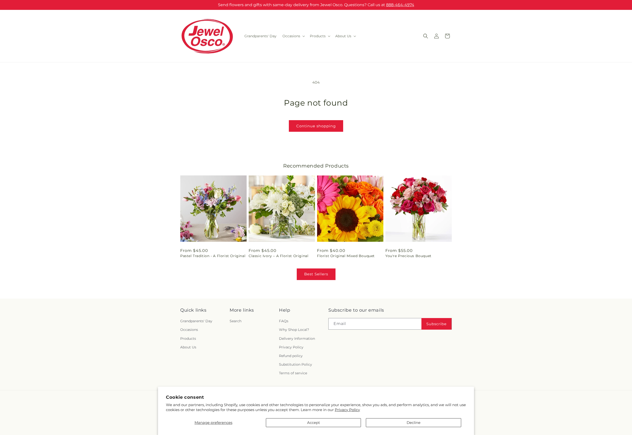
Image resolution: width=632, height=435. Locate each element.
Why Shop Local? (294, 330)
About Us (188, 347)
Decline (413, 422)
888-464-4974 (400, 4)
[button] (293, 36)
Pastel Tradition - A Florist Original (212, 256)
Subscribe (436, 324)
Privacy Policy (347, 409)
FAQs (283, 321)
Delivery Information (297, 338)
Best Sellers (316, 274)
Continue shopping (316, 126)
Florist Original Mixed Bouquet (346, 256)
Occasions (189, 330)
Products (188, 338)
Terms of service (293, 373)
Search (235, 321)
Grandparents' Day (196, 321)
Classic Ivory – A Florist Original (278, 256)
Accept (313, 422)
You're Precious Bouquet (408, 256)
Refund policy (291, 356)
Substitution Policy (295, 364)
